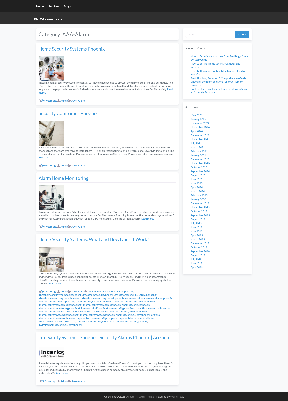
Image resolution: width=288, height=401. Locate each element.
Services (54, 6)
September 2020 (200, 171)
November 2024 (200, 127)
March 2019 (198, 239)
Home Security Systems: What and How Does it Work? (94, 239)
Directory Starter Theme (140, 396)
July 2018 (196, 259)
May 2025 (196, 115)
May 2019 (196, 231)
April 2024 (197, 131)
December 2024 (200, 123)
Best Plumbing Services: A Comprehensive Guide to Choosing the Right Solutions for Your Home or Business (220, 81)
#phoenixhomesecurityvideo (92, 321)
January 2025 (198, 119)
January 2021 (198, 155)
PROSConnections (48, 19)
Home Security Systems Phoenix (72, 49)
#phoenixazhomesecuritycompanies (98, 318)
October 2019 (199, 211)
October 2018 (199, 247)
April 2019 (197, 235)
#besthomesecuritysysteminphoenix (136, 294)
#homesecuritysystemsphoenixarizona (138, 314)
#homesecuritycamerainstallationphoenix (148, 298)
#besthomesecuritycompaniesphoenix (60, 294)
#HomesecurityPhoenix (91, 308)
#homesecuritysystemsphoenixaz (58, 318)
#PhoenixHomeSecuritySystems (57, 321)
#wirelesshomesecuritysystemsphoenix (61, 324)
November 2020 (200, 163)
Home (40, 6)
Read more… (46, 157)
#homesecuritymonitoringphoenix (58, 308)
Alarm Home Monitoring (64, 178)
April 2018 (197, 267)
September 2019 (200, 215)
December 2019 (200, 203)
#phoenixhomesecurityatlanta (137, 318)
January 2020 (198, 199)
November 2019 (200, 207)
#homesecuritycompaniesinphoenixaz (60, 304)
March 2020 (198, 191)
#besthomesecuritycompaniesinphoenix (110, 291)
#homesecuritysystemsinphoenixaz (59, 314)
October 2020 (199, 167)
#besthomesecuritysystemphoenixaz (60, 298)
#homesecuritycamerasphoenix (56, 301)
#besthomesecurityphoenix (98, 294)
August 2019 (198, 219)
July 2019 (196, 223)
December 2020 (200, 159)
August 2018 (198, 255)
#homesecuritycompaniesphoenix (102, 304)
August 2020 (198, 175)
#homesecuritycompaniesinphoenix (135, 301)
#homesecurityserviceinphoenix (90, 311)
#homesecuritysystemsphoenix (97, 314)
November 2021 (200, 139)
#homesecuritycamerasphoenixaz (94, 301)
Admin (64, 100)
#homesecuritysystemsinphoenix (128, 311)
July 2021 (196, 143)
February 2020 (199, 195)
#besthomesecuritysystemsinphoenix (103, 298)
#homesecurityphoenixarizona (123, 308)
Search (242, 34)
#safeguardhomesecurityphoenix (128, 321)
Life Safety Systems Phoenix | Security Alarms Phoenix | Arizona (104, 337)
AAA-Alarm (78, 100)
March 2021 (198, 147)
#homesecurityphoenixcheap (55, 311)
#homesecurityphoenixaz (156, 308)
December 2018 (200, 243)
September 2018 (200, 251)
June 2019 (196, 227)
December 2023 (200, 135)
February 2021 (199, 151)
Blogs (67, 6)
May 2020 (196, 183)
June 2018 (196, 263)
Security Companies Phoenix (68, 113)
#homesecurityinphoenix (136, 304)
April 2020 (197, 187)
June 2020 (196, 179)
